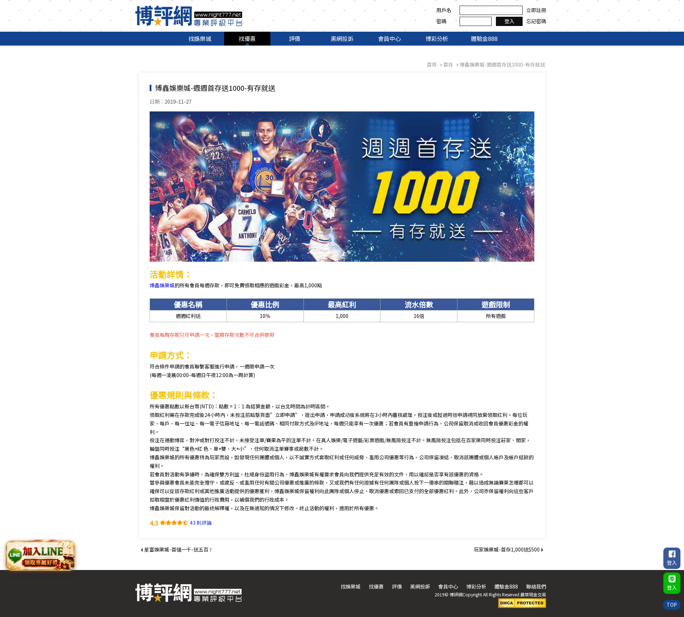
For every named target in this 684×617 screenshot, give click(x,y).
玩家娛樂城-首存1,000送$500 (507, 549)
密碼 (441, 21)
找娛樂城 (199, 38)
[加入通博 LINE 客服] (40, 556)
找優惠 (247, 38)
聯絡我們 (536, 586)
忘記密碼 (536, 21)
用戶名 (443, 10)
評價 (294, 38)
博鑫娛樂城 (162, 285)
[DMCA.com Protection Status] (522, 602)
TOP (672, 604)
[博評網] (188, 15)
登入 (509, 21)
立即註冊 (536, 10)
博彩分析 (436, 38)
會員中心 (389, 38)
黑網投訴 (342, 38)
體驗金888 (484, 38)
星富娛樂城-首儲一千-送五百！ (178, 549)
